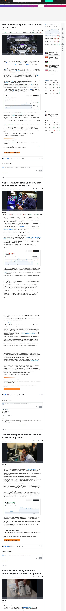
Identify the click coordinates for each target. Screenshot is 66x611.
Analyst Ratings (60, 4)
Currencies (9, 4)
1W (7, 256)
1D (5, 256)
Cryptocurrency (32, 4)
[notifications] (62, 0)
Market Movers (48, 78)
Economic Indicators (23, 4)
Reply (3, 415)
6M (10, 256)
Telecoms (13, 62)
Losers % (55, 80)
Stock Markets (18, 4)
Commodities (13, 4)
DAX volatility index (9, 124)
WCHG (6, 82)
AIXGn (22, 112)
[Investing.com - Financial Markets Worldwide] (5, 1)
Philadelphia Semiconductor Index (28, 333)
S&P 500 (22, 226)
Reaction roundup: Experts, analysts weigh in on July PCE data (54, 70)
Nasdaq (46, 41)
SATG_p (9, 91)
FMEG (6, 69)
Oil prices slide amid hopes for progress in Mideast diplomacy (53, 57)
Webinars (47, 111)
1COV (25, 85)
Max (15, 256)
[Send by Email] (19, 158)
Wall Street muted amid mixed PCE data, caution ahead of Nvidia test (53, 53)
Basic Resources (7, 62)
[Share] (34, 30)
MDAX (27, 64)
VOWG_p (18, 70)
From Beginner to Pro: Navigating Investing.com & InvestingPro (53, 115)
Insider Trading (37, 4)
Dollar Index (47, 44)
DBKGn (6, 77)
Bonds (55, 24)
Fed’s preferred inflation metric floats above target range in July (54, 66)
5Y (13, 256)
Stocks (58, 24)
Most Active (47, 80)
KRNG (18, 87)
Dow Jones (47, 38)
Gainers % (51, 80)
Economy (28, 4)
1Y (12, 256)
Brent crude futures (34, 360)
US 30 (46, 35)
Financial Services (20, 62)
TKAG (37, 75)
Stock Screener (37, 2)
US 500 (46, 36)
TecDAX (7, 66)
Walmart (5, 272)
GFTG (13, 115)
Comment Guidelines (5, 409)
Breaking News (4, 4)
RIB (31, 89)
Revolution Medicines (27, 607)
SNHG (32, 84)
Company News (42, 4)
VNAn (11, 71)
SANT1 (13, 90)
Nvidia (9, 322)
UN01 (27, 79)
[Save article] (36, 30)
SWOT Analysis (55, 4)
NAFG (11, 81)
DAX (16, 64)
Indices (46, 24)
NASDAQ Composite (12, 228)
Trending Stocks (48, 120)
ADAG (21, 114)
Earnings (46, 4)
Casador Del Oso (6, 411)
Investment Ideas (50, 4)
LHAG (33, 74)
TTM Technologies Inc (31, 469)
